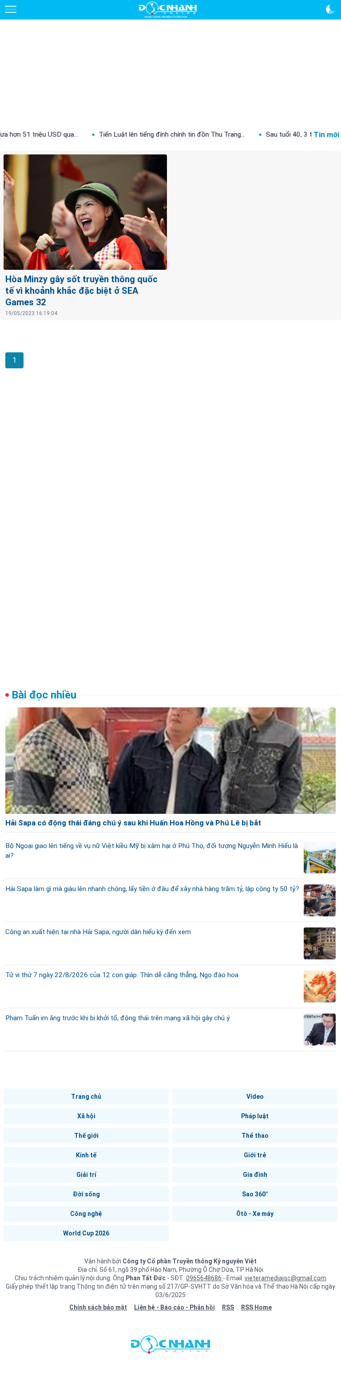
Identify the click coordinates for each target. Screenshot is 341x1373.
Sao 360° (255, 1194)
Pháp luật (255, 1116)
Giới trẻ (255, 1155)
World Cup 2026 (86, 1233)
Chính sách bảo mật (98, 1307)
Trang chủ (86, 1096)
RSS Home (256, 1307)
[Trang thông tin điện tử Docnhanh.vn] (168, 9)
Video (255, 1096)
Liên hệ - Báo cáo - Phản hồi (174, 1307)
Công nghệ (86, 1213)
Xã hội (86, 1116)
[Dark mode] (330, 9)
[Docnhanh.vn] (170, 1346)
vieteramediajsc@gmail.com (285, 1278)
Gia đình (255, 1174)
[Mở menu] (11, 9)
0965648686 (204, 1278)
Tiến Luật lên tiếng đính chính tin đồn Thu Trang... (145, 134)
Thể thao (255, 1135)
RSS (228, 1307)
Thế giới (86, 1135)
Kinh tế (86, 1155)
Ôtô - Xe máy (255, 1213)
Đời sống (86, 1194)
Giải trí (86, 1174)
